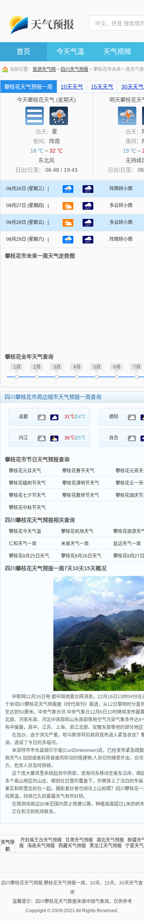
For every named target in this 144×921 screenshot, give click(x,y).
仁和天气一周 (22, 543)
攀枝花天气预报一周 (28, 87)
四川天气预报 (74, 69)
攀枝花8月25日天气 (29, 556)
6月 (117, 367)
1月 (17, 367)
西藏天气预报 (72, 846)
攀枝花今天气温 (25, 531)
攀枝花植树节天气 (27, 483)
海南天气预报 (41, 846)
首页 (23, 52)
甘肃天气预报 (79, 840)
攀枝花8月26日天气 (81, 556)
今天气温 (70, 52)
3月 (57, 367)
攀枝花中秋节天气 (27, 507)
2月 (37, 367)
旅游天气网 (44, 69)
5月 (97, 367)
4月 (77, 367)
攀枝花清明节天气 (80, 483)
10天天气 (72, 87)
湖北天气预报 (110, 840)
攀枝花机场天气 (77, 531)
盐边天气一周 (127, 543)
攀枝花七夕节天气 (27, 495)
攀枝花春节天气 (78, 471)
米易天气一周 (75, 543)
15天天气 (102, 87)
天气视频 (117, 52)
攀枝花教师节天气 (80, 495)
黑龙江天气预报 (105, 846)
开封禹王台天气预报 (41, 840)
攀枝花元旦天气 (25, 471)
